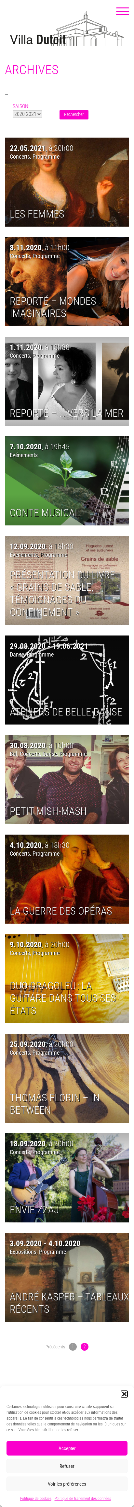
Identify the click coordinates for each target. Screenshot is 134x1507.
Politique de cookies (35, 1498)
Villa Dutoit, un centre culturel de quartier (67, 28)
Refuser (67, 1466)
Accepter (67, 1448)
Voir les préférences (67, 1484)
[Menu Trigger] (122, 11)
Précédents (55, 1347)
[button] (124, 1394)
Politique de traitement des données (83, 1498)
